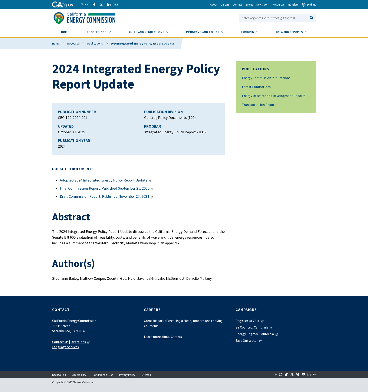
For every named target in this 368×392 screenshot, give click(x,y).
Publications (95, 43)
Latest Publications (256, 87)
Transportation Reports (259, 104)
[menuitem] (65, 32)
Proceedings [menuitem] (103, 32)
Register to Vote (248, 320)
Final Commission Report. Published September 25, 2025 (105, 188)
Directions (78, 342)
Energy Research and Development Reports (273, 96)
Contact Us (60, 342)
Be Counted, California (252, 327)
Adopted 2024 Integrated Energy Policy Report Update (103, 180)
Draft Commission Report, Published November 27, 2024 (104, 196)
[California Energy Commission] (90, 17)
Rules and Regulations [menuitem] (152, 32)
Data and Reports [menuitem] (296, 32)
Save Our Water (247, 340)
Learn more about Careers (163, 336)
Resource (73, 43)
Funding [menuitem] (254, 32)
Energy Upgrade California (255, 334)
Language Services (65, 347)
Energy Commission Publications (266, 78)
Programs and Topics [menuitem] (209, 32)
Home (56, 43)
